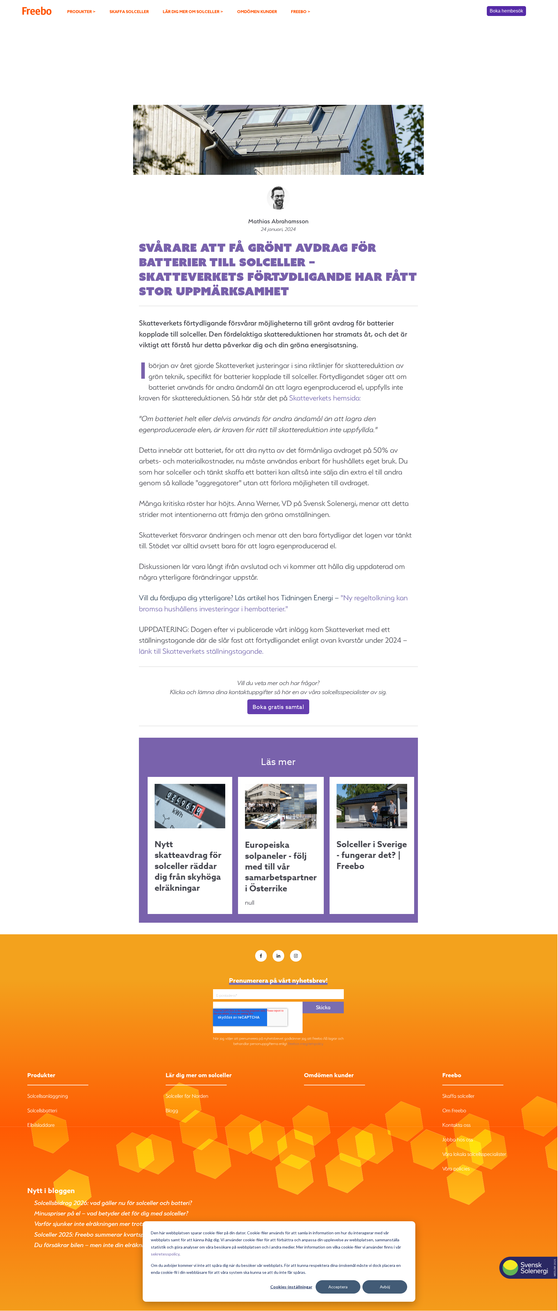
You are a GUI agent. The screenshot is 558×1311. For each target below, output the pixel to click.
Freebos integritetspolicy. (305, 1044)
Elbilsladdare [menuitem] (41, 1125)
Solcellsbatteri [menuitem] (42, 1110)
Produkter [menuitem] (81, 12)
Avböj (385, 1286)
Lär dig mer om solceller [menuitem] (193, 12)
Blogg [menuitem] (172, 1110)
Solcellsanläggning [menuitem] (47, 1096)
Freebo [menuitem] (300, 12)
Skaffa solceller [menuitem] (129, 12)
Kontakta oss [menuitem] (456, 1125)
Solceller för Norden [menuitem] (187, 1096)
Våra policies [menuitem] (456, 1168)
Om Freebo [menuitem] (454, 1110)
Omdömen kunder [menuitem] (257, 12)
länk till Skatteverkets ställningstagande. (201, 651)
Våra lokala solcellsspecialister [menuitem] (474, 1154)
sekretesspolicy (165, 1253)
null (281, 872)
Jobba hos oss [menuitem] (457, 1139)
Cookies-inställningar (291, 1286)
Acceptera (338, 1286)
